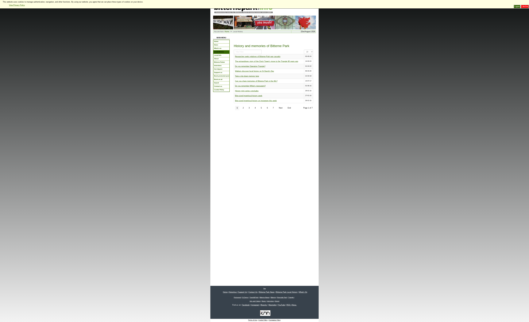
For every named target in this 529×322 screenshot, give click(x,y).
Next (281, 108)
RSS (289, 305)
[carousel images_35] (305, 22)
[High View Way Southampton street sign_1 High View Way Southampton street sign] (223, 22)
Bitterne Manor (264, 297)
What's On (303, 292)
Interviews (270, 301)
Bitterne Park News (266, 292)
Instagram (255, 305)
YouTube (281, 305)
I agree (517, 6)
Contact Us (253, 292)
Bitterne (273, 297)
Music (264, 301)
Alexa (294, 305)
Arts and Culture (255, 301)
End (289, 108)
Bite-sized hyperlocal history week (248, 96)
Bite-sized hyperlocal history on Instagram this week (256, 101)
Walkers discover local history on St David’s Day (254, 71)
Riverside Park (282, 297)
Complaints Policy (275, 320)
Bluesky (264, 305)
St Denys (245, 297)
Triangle (291, 297)
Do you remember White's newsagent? (250, 86)
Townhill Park (254, 297)
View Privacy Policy (17, 5)
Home (227, 32)
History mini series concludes (247, 91)
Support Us (242, 292)
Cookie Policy (263, 320)
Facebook (246, 305)
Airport (277, 301)
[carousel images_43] (244, 22)
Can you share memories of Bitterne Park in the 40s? (256, 81)
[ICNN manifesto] (265, 313)
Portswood (237, 297)
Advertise (233, 292)
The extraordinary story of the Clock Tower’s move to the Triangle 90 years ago (266, 61)
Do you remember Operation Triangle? (250, 66)
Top (264, 288)
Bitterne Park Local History (286, 292)
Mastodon (272, 305)
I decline (524, 6)
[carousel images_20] (285, 22)
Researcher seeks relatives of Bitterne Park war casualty (257, 56)
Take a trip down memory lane (247, 76)
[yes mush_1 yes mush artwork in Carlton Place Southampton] (264, 22)
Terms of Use (252, 320)
